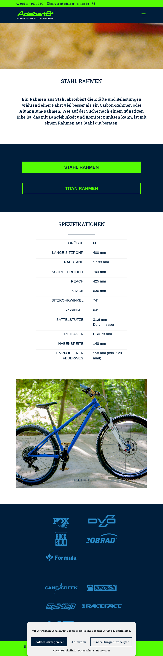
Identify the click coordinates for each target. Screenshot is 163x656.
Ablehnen (78, 642)
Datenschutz (86, 650)
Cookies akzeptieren (49, 642)
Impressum (103, 650)
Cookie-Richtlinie (64, 650)
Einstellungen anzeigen (111, 642)
